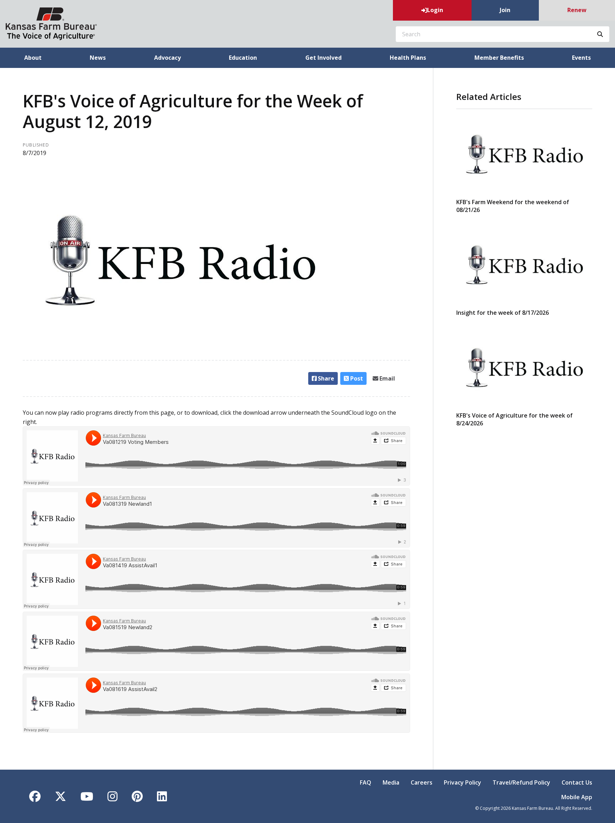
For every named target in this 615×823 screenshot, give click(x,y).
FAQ (365, 782)
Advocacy (167, 58)
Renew (577, 10)
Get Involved (323, 58)
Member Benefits (499, 58)
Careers (421, 782)
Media (391, 782)
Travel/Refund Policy (521, 782)
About (33, 58)
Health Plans (408, 58)
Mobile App (576, 797)
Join (505, 10)
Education (243, 58)
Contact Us (577, 782)
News (98, 58)
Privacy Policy (462, 782)
